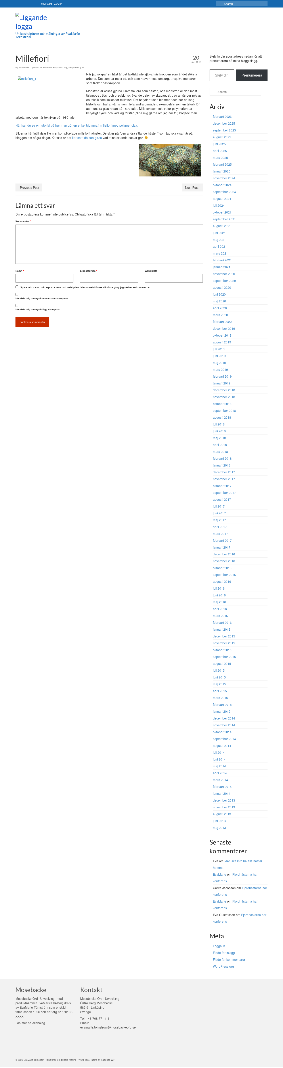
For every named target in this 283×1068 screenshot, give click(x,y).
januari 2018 (221, 465)
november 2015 (224, 643)
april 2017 (220, 527)
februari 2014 (222, 786)
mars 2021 (220, 253)
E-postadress (88, 270)
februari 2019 (222, 376)
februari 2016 (222, 622)
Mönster (47, 67)
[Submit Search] (219, 3)
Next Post (192, 187)
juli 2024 (219, 205)
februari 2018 (222, 458)
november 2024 (224, 178)
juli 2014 (219, 752)
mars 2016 (220, 615)
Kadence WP (108, 1059)
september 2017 (224, 492)
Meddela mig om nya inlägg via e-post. (37, 309)
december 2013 (224, 800)
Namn (19, 270)
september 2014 (224, 738)
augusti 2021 (222, 226)
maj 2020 (219, 301)
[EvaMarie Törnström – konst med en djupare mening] (55, 22)
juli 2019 (219, 349)
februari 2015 (222, 704)
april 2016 (220, 609)
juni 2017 (219, 513)
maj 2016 (219, 602)
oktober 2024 (222, 185)
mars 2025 (220, 157)
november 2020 (224, 274)
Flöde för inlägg (224, 952)
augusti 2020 (222, 287)
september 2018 (224, 410)
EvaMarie (24, 67)
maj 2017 (219, 520)
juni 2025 (219, 144)
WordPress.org (223, 966)
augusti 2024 (222, 198)
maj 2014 (219, 766)
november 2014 (224, 725)
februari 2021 (222, 260)
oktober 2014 (222, 732)
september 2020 (224, 280)
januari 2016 (221, 629)
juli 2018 (219, 424)
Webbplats (151, 270)
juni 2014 (219, 759)
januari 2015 (221, 711)
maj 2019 (219, 362)
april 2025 (220, 150)
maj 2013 (219, 827)
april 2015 (220, 691)
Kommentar (23, 221)
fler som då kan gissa (87, 137)
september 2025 (224, 130)
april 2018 (220, 444)
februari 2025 (222, 164)
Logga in (219, 946)
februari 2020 (222, 321)
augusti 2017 (222, 499)
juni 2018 (219, 431)
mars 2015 (220, 697)
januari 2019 (221, 383)
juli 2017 (219, 506)
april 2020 (220, 308)
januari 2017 (221, 547)
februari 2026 (222, 116)
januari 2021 (221, 267)
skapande (74, 67)
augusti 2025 (222, 137)
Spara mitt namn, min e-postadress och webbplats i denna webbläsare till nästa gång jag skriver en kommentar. (85, 287)
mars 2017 (220, 533)
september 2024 (224, 191)
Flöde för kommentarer (229, 959)
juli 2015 (219, 670)
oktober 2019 (222, 335)
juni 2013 (219, 821)
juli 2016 (219, 588)
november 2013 (224, 807)
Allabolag (38, 1023)
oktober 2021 (222, 212)
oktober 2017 (222, 485)
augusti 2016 (222, 581)
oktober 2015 (222, 650)
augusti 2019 (222, 342)
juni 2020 (219, 294)
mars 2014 (220, 780)
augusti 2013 (222, 814)
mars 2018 (220, 451)
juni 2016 (219, 595)
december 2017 (224, 472)
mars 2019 (220, 369)
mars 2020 (220, 315)
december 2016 (224, 554)
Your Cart (51, 3)
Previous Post (29, 187)
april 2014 (220, 773)
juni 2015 (219, 677)
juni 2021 (219, 232)
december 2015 (224, 636)
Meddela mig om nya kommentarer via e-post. (42, 298)
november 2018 (224, 397)
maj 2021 (219, 239)
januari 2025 (221, 171)
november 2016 (224, 561)
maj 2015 (219, 684)
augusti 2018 (222, 417)
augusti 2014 (222, 745)
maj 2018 (219, 438)
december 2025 (224, 123)
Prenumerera (252, 75)
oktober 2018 (222, 403)
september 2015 (224, 656)
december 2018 (224, 390)
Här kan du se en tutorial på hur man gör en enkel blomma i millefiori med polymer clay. (76, 125)
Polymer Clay (60, 67)
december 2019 (224, 328)
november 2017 (224, 479)
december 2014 (224, 718)
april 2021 (220, 246)
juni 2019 (219, 356)
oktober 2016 (222, 568)
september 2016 (224, 574)
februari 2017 (222, 540)
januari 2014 (221, 793)
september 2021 (224, 219)
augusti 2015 (222, 663)
